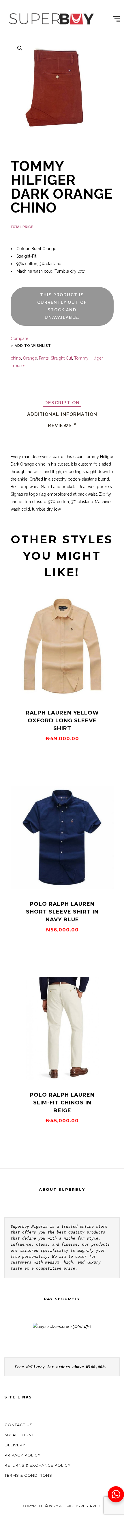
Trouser (18, 365)
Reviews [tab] (62, 425)
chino (16, 358)
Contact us (19, 1424)
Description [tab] (62, 402)
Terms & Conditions (28, 1475)
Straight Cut (61, 358)
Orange (30, 358)
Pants (44, 358)
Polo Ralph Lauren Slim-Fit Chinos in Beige (62, 1103)
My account (19, 1435)
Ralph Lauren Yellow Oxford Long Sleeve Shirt (62, 721)
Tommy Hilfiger (88, 358)
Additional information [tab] (62, 414)
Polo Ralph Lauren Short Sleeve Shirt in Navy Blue (62, 912)
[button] (20, 48)
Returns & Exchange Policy (38, 1465)
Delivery (15, 1445)
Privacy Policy (23, 1455)
